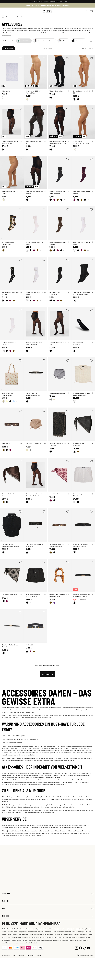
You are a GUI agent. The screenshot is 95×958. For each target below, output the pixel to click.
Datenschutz (6, 955)
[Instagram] (76, 947)
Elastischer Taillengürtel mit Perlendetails (10, 646)
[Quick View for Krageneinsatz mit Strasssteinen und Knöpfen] (21, 544)
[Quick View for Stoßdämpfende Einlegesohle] (92, 342)
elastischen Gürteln (34, 30)
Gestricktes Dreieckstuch (57, 393)
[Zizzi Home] (47, 10)
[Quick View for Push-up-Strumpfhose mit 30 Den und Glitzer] (21, 141)
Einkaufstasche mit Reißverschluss (8, 394)
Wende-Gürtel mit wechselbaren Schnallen (33, 394)
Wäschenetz (6, 91)
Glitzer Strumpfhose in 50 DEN (33, 142)
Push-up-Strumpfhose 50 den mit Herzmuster (34, 344)
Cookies (21, 955)
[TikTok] (84, 947)
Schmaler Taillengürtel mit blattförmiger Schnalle (81, 595)
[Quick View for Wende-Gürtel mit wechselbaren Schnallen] (45, 393)
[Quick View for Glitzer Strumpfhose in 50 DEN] (45, 141)
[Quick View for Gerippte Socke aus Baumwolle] (68, 292)
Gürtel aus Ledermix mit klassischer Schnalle (80, 545)
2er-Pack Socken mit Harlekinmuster (8, 243)
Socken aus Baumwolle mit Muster (34, 243)
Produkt (83, 48)
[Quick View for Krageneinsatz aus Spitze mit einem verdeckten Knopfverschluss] (92, 393)
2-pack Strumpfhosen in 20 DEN (81, 92)
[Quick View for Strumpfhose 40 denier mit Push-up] (45, 191)
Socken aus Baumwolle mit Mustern (81, 193)
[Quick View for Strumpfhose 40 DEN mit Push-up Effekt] (45, 91)
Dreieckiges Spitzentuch (56, 494)
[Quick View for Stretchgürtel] (21, 443)
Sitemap (39, 955)
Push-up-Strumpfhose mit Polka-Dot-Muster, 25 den (34, 495)
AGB (14, 955)
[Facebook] (80, 947)
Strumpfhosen (6, 30)
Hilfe (3, 908)
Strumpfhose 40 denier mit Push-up (34, 193)
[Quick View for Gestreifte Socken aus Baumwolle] (21, 342)
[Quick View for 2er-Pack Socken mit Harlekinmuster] (21, 242)
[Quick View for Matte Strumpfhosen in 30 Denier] (21, 191)
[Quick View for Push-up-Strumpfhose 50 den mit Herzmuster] (45, 342)
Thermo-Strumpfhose (56, 91)
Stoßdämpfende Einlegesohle (78, 344)
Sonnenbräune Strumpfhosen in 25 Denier (81, 142)
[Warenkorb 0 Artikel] (91, 11)
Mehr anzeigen (6, 35)
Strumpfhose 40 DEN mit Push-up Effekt (33, 92)
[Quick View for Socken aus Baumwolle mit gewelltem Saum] (68, 191)
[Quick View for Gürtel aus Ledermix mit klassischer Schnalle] (92, 544)
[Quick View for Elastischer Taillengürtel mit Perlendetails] (21, 645)
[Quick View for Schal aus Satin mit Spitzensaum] (92, 443)
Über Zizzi (5, 916)
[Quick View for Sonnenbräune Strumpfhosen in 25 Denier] (92, 141)
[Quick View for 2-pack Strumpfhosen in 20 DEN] (92, 91)
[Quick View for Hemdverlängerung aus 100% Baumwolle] (92, 494)
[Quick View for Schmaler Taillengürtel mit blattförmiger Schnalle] (92, 594)
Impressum (30, 955)
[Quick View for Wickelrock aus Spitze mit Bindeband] (68, 443)
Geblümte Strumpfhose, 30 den (57, 344)
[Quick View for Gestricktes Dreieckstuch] (68, 393)
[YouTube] (88, 947)
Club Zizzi (5, 901)
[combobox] (47, 16)
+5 (64, 200)
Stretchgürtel (6, 443)
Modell (91, 48)
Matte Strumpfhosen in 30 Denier (10, 193)
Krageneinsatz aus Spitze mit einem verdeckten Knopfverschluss (82, 394)
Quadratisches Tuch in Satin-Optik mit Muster (58, 595)
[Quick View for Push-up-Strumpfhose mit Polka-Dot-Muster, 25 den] (45, 494)
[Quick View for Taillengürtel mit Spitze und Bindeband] (45, 544)
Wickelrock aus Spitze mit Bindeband (57, 444)
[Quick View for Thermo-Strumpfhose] (68, 91)
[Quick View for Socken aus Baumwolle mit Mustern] (92, 191)
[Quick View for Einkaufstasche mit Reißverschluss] (21, 393)
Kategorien (6, 893)
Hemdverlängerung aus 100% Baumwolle (80, 495)
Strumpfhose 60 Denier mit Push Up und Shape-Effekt (57, 142)
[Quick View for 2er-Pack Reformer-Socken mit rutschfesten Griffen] (92, 292)
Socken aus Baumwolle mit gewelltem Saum (57, 193)
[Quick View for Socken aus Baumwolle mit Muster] (45, 242)
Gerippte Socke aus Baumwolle (55, 293)
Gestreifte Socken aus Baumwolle (9, 344)
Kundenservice (6, 827)
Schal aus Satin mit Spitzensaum (79, 444)
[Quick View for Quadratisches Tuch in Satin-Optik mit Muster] (68, 594)
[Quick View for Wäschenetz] (21, 91)
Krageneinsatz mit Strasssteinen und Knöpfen (10, 545)
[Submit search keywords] (3, 17)
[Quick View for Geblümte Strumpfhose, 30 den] (68, 342)
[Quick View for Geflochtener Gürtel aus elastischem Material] (68, 544)
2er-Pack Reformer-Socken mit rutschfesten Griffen (81, 293)
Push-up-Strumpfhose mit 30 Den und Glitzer (10, 142)
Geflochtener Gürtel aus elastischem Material (56, 545)
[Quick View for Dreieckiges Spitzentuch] (68, 494)
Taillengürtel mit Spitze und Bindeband (34, 545)
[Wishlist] (20, 58)
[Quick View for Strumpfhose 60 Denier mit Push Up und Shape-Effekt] (68, 141)
